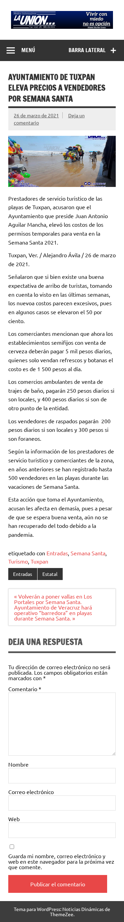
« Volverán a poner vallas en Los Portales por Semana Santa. (53, 599)
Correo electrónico (31, 791)
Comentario (24, 689)
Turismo (18, 561)
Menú (28, 50)
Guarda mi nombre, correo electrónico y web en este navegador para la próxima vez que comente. (61, 861)
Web (14, 818)
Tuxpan (39, 561)
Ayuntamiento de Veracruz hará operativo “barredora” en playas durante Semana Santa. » (53, 613)
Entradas (57, 552)
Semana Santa (88, 552)
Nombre (18, 764)
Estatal (50, 574)
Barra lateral (87, 50)
